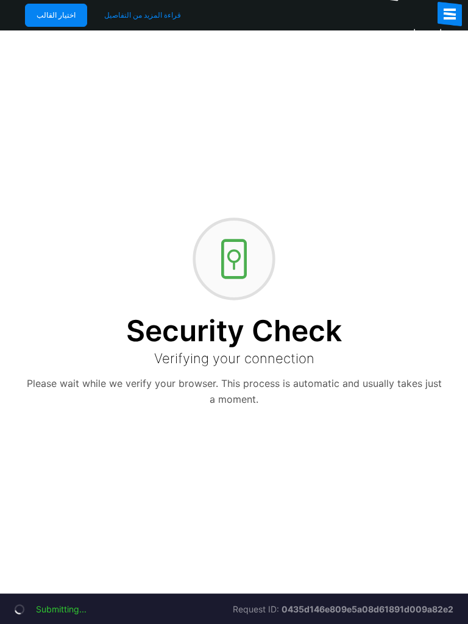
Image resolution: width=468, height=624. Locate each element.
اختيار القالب (56, 15)
